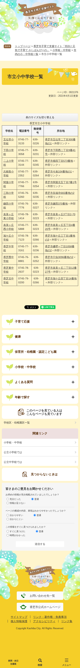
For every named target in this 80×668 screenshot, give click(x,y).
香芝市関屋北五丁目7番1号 (61, 182)
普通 (36, 499)
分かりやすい (16, 515)
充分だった (15, 499)
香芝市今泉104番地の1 (58, 171)
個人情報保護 (19, 621)
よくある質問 (24, 382)
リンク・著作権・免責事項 (50, 616)
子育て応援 (22, 321)
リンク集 (66, 621)
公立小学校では (13, 452)
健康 (18, 336)
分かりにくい (16, 519)
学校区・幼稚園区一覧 (17, 422)
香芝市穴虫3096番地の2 (59, 257)
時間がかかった (17, 535)
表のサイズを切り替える (40, 117)
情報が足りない (17, 503)
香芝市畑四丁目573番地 (59, 160)
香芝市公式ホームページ (45, 607)
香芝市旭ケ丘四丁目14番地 (61, 278)
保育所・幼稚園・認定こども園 (36, 351)
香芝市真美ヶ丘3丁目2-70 (60, 214)
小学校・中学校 (61, 50)
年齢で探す (22, 397)
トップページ (23, 46)
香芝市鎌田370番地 (56, 203)
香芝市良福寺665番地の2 (59, 192)
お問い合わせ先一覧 (42, 595)
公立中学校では (13, 461)
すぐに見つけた (17, 531)
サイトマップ (19, 616)
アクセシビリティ (44, 621)
